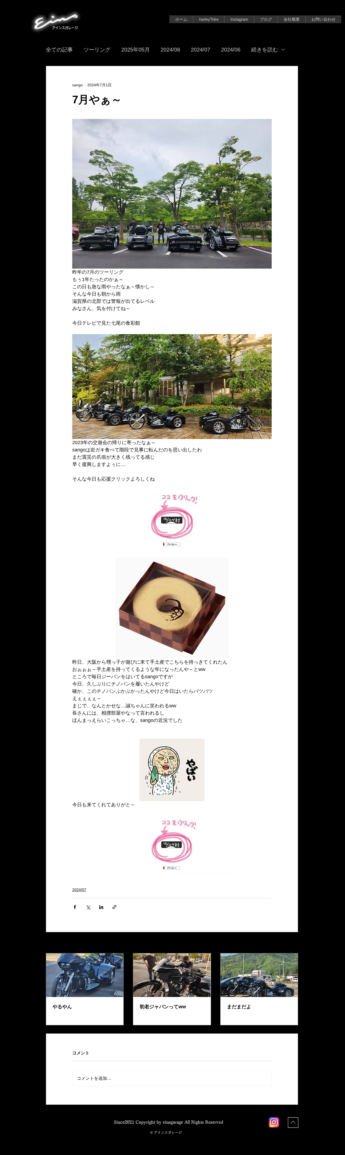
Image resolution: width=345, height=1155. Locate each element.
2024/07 (200, 50)
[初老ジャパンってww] (172, 975)
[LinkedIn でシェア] (101, 907)
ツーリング (97, 50)
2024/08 (170, 50)
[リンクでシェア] (114, 907)
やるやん (62, 1006)
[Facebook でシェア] (74, 907)
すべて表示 (288, 943)
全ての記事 (59, 50)
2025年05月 (135, 50)
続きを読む (264, 50)
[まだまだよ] (259, 975)
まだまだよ (239, 1006)
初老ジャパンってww (163, 1006)
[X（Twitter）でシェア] (88, 907)
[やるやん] (84, 975)
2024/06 (230, 50)
